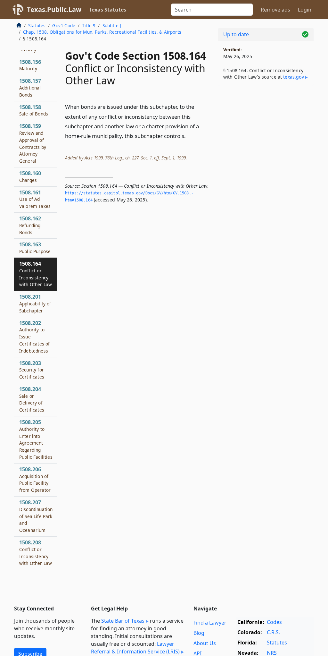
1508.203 (31, 370)
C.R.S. (273, 632)
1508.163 (35, 247)
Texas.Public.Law (54, 9)
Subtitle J (111, 25)
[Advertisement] (266, 135)
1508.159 (32, 143)
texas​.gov (293, 77)
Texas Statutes (107, 9)
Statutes (36, 25)
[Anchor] (189, 135)
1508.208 (35, 552)
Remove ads (275, 9)
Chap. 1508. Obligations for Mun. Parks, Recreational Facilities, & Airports (102, 32)
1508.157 (30, 87)
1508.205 (36, 439)
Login (304, 9)
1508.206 (35, 479)
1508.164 (35, 273)
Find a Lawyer (209, 622)
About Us (204, 643)
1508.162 (30, 225)
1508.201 (35, 303)
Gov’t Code (63, 25)
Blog (198, 632)
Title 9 (88, 25)
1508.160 (30, 176)
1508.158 (33, 110)
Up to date (236, 34)
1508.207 (36, 516)
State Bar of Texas (122, 620)
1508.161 (35, 199)
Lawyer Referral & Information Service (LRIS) (135, 647)
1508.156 (30, 65)
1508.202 (34, 336)
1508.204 (31, 399)
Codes (274, 622)
